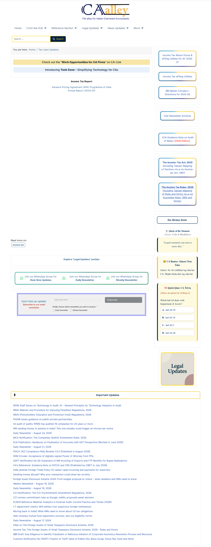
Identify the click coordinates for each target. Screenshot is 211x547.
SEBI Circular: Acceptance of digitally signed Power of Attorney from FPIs (53, 456)
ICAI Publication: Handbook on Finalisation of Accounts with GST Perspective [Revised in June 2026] (68, 442)
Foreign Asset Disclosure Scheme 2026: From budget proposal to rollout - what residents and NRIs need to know (75, 479)
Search (59, 39)
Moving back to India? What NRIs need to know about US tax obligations (53, 511)
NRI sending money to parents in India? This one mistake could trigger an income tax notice (63, 428)
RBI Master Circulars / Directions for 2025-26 (177, 92)
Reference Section (62, 28)
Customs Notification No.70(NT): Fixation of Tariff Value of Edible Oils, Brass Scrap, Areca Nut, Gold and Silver (73, 538)
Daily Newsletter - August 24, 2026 (32, 433)
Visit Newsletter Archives (177, 115)
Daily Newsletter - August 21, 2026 (32, 446)
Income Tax (18, 245)
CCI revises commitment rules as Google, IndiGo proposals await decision (53, 497)
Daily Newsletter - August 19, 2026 (32, 488)
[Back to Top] (206, 542)
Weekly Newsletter (80, 310)
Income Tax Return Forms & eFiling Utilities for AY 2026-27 (177, 59)
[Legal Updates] (101, 28)
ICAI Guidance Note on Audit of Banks (177, 139)
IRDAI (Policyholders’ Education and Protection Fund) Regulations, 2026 (52, 414)
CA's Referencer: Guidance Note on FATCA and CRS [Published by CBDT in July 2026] (60, 465)
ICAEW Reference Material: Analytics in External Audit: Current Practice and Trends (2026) (62, 502)
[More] (142, 28)
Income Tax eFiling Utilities (177, 76)
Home (18, 28)
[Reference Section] (75, 28)
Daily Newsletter (61, 310)
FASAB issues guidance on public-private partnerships (42, 419)
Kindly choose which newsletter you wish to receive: (75, 307)
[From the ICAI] (45, 28)
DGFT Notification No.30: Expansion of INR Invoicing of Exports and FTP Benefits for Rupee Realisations (70, 460)
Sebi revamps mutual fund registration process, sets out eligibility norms (52, 515)
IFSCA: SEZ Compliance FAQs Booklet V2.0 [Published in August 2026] (51, 451)
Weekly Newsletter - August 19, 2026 (33, 483)
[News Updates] (127, 28)
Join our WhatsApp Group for (40, 278)
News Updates (116, 28)
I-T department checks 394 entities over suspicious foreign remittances (52, 506)
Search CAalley (20, 34)
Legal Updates (90, 28)
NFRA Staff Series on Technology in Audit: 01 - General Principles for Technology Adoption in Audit (67, 405)
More (137, 28)
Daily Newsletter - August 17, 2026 (32, 520)
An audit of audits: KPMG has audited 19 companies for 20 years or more (53, 423)
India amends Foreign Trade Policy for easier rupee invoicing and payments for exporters (61, 469)
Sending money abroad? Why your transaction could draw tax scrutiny (51, 474)
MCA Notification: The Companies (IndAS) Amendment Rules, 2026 (49, 437)
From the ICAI (35, 28)
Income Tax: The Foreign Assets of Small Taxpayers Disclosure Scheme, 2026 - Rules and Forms (65, 529)
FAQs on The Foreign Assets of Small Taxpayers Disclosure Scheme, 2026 (53, 525)
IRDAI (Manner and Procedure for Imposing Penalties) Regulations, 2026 (52, 410)
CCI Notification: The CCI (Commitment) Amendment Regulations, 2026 (52, 492)
